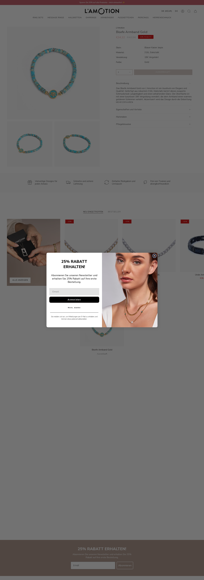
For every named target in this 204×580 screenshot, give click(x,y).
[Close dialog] (154, 255)
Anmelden (74, 299)
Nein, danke (74, 307)
